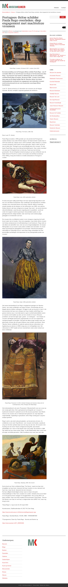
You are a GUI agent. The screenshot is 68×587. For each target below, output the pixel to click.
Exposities (5, 553)
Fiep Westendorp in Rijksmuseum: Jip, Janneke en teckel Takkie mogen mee (58, 55)
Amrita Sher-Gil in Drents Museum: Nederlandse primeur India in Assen (57, 39)
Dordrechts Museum (55, 128)
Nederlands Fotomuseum (56, 78)
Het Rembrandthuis (55, 116)
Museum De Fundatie (55, 113)
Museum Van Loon (54, 96)
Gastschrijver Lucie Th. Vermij (29, 31)
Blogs (3, 547)
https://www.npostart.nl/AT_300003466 (13, 523)
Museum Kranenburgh (55, 102)
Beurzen (4, 544)
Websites (4, 578)
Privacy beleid (36, 585)
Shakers (47, 585)
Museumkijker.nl (6, 12)
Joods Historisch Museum (56, 105)
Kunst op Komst (6, 565)
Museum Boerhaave (55, 90)
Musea (4, 572)
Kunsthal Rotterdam (55, 81)
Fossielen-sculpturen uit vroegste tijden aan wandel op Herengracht (57, 60)
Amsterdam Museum (55, 75)
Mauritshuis (53, 122)
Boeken (4, 550)
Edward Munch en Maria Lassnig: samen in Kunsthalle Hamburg (57, 44)
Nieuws (11, 31)
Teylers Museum (54, 119)
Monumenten (6, 569)
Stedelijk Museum (54, 93)
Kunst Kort (5, 562)
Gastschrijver (6, 559)
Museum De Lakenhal (55, 72)
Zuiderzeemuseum (54, 131)
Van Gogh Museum (55, 99)
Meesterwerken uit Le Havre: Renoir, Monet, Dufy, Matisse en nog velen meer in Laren (57, 50)
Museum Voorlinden (55, 125)
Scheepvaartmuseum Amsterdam (55, 109)
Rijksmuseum (53, 87)
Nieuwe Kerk (53, 84)
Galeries (4, 556)
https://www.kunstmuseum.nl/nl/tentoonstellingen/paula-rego (19, 512)
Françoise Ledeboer (13, 32)
